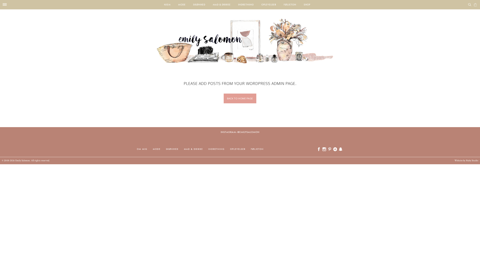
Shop (307, 4)
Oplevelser (268, 4)
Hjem (167, 4)
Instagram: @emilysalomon (240, 132)
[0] (475, 5)
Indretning (246, 4)
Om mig (142, 149)
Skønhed (199, 4)
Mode (182, 4)
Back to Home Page (240, 98)
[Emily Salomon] (240, 36)
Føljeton (290, 4)
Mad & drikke (222, 4)
